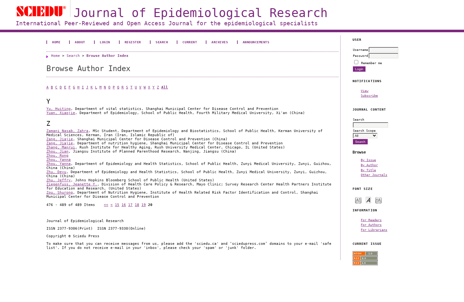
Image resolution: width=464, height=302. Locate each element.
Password (360, 55)
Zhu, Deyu (56, 172)
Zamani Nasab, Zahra (67, 131)
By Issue (368, 160)
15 (117, 205)
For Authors (371, 224)
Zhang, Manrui (60, 147)
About (80, 42)
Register (133, 42)
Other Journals (374, 175)
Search (162, 42)
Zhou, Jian (57, 151)
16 (124, 205)
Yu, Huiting (58, 109)
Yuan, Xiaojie (60, 113)
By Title (368, 170)
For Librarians (374, 230)
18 (137, 205)
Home (56, 42)
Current (189, 42)
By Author (369, 165)
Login (105, 42)
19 (143, 205)
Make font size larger (378, 199)
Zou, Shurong (59, 192)
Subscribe (369, 95)
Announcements (256, 42)
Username (360, 49)
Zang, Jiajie (59, 139)
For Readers (371, 220)
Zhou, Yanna (58, 160)
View (364, 91)
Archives (219, 42)
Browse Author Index (107, 56)
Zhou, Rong (57, 156)
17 (130, 205)
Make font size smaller (358, 199)
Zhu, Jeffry (58, 180)
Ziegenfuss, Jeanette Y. (71, 184)
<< (106, 205)
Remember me (371, 63)
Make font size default (368, 199)
